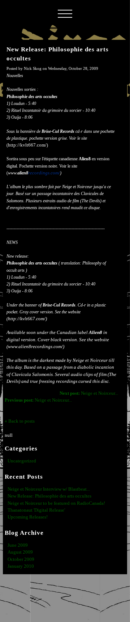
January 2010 (21, 566)
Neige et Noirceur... (89, 393)
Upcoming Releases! (28, 517)
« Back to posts (20, 421)
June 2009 (18, 545)
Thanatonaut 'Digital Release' (36, 510)
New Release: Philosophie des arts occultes (49, 496)
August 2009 (20, 552)
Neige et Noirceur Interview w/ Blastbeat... (49, 489)
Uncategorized (22, 461)
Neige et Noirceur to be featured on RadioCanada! (56, 503)
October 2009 (21, 559)
